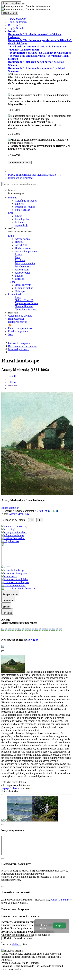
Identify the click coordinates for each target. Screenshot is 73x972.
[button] (17, 18)
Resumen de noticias (20, 162)
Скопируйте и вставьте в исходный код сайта (27, 925)
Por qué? (33, 639)
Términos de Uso (30, 965)
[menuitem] (59, 174)
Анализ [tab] (12, 385)
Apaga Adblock (10, 788)
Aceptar (59, 925)
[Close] (34, 184)
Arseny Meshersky (19, 513)
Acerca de (23, 962)
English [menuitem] (23, 174)
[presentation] (40, 388)
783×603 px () (46, 510)
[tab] (12, 375)
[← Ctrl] (10, 541)
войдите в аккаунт (61, 899)
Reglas (17, 965)
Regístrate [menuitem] (28, 177)
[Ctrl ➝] (5, 567)
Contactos (34, 962)
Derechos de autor (11, 969)
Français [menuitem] (41, 174)
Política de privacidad (51, 965)
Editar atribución (10, 507)
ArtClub (20, 230)
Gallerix (16, 944)
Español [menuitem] (31, 174)
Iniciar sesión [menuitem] (15, 177)
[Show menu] (23, 3)
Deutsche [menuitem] (51, 174)
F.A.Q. (13, 962)
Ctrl (31, 520)
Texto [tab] (12, 382)
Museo (16, 192)
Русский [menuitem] (13, 174)
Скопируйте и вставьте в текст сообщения (25, 934)
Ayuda (5, 962)
